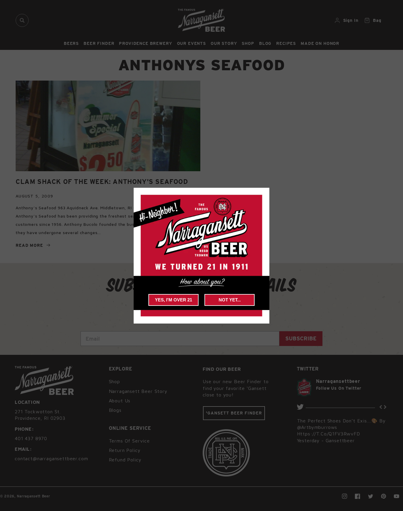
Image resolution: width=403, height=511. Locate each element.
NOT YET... (230, 299)
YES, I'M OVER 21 (173, 299)
